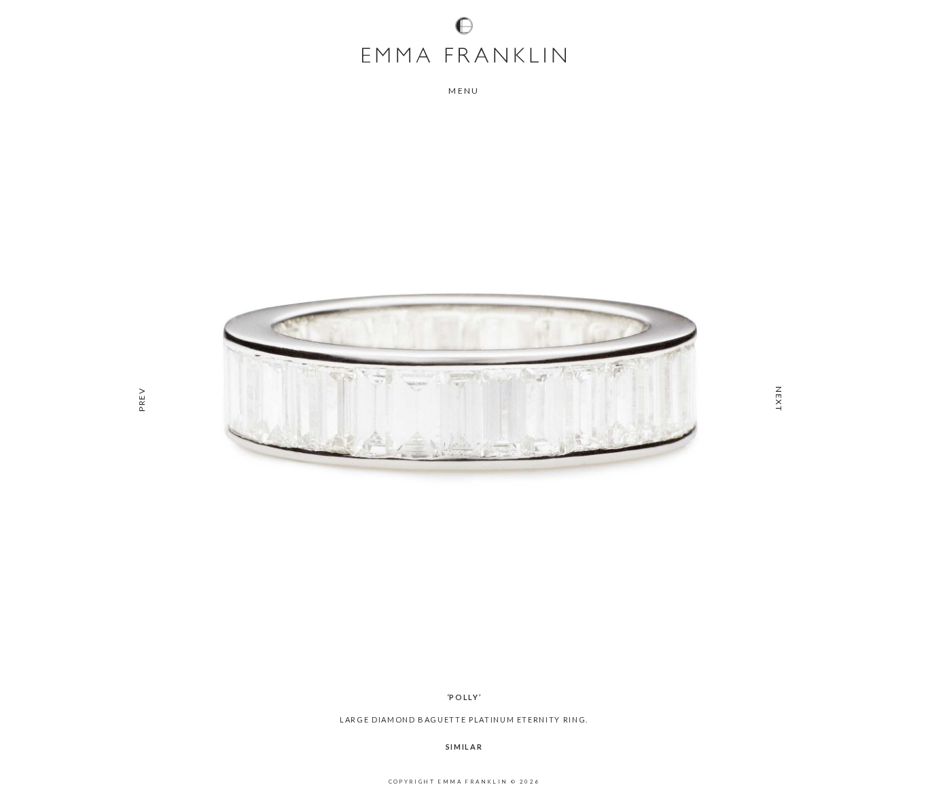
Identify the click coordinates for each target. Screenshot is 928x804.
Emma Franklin (464, 39)
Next (779, 399)
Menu (464, 91)
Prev (142, 399)
